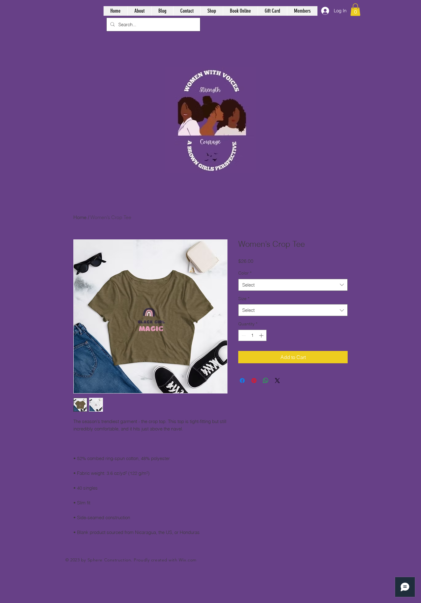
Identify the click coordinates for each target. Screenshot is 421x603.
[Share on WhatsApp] (265, 380)
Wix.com (188, 560)
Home (80, 217)
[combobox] (293, 285)
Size (243, 298)
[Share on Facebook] (242, 380)
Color (244, 273)
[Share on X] (277, 380)
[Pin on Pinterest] (254, 380)
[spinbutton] (252, 335)
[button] (355, 9)
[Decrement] (243, 335)
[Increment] (262, 335)
